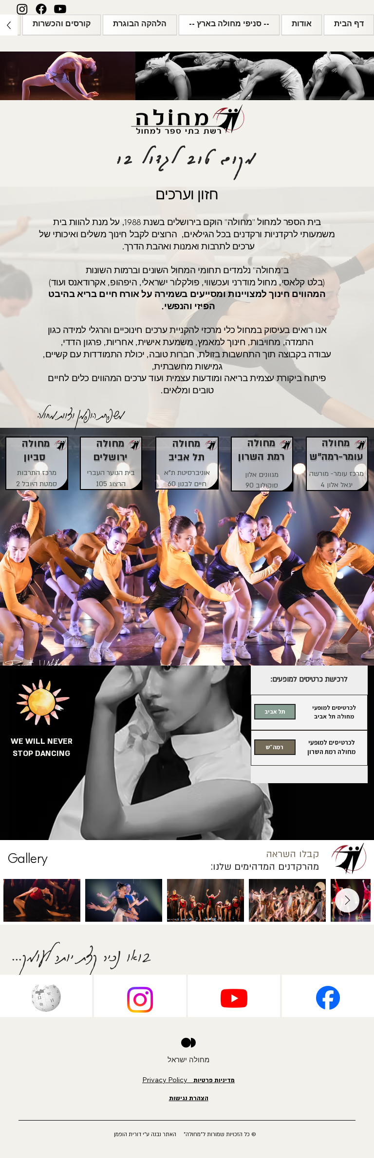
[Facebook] (41, 9)
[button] (301, 25)
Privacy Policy (188, 1079)
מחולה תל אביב (186, 450)
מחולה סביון (36, 450)
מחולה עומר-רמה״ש (336, 450)
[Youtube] (60, 9)
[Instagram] (22, 9)
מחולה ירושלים (110, 450)
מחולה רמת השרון (261, 450)
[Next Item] (347, 900)
